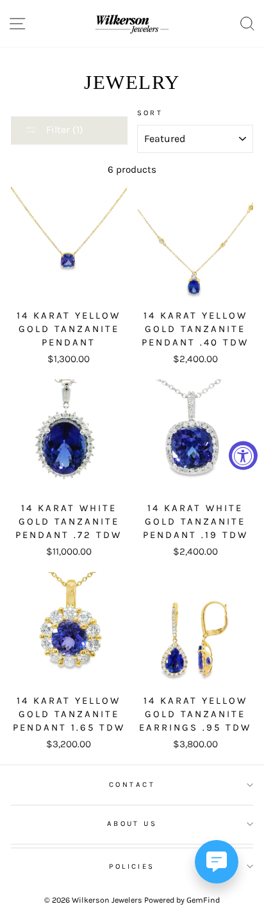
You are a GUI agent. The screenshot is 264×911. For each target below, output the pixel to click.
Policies (132, 866)
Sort (150, 112)
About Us (132, 823)
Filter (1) (63, 129)
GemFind (203, 900)
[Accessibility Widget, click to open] (243, 455)
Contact (132, 784)
